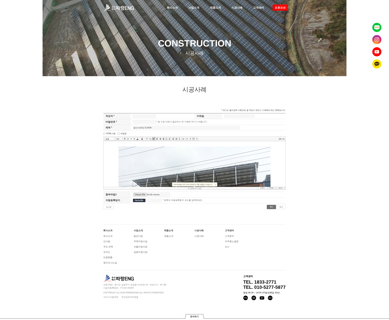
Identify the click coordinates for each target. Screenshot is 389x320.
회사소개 (172, 7)
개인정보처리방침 (129, 297)
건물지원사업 (140, 246)
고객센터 (258, 7)
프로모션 (280, 7)
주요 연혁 (108, 246)
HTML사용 (110, 133)
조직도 (106, 252)
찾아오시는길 (110, 262)
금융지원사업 (140, 252)
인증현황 (107, 257)
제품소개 (215, 7)
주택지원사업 (140, 241)
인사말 (106, 241)
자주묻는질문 (232, 241)
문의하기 (194, 316)
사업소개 (193, 7)
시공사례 (237, 7)
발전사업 (138, 236)
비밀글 (123, 133)
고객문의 (229, 236)
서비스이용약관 (110, 297)
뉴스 (227, 246)
